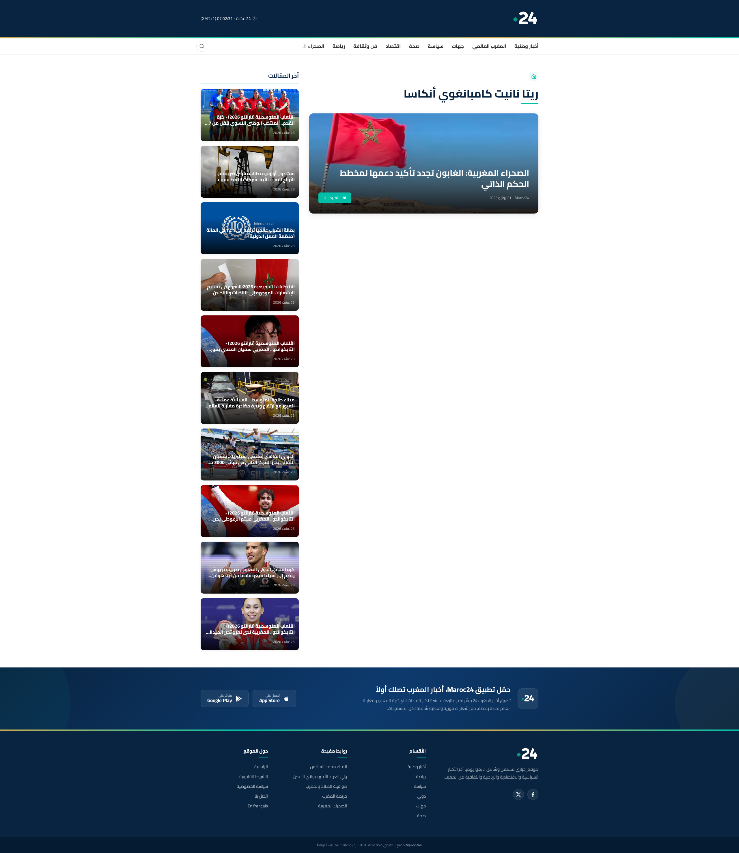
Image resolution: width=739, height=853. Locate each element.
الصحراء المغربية (306, 46)
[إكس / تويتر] (518, 794)
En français (258, 806)
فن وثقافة (365, 46)
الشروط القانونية (253, 776)
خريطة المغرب (334, 796)
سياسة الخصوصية (252, 786)
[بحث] (201, 46)
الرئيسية (261, 766)
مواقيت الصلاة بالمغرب (326, 786)
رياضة (339, 46)
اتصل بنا (261, 796)
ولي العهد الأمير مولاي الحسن (320, 776)
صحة (414, 46)
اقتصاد (393, 46)
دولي (421, 796)
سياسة (435, 46)
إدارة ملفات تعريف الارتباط (337, 844)
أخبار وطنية (526, 46)
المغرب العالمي (489, 46)
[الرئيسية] (533, 76)
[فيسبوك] (532, 794)
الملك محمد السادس (328, 766)
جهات (458, 46)
